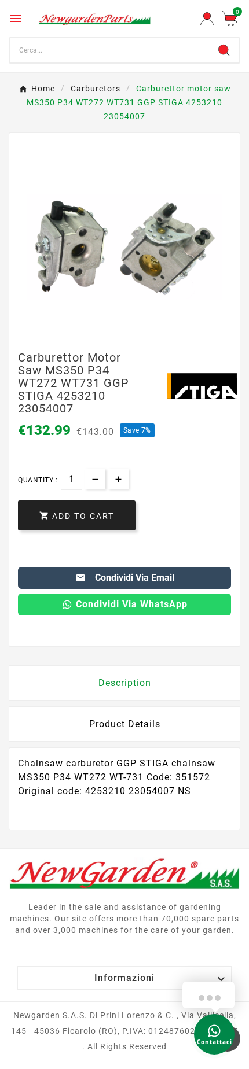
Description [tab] (124, 682)
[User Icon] (207, 18)
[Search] (224, 50)
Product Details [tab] (124, 723)
